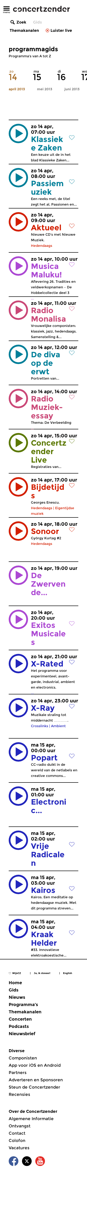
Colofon (17, 1140)
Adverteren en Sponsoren (36, 1079)
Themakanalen (24, 30)
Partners (18, 1072)
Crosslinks (39, 726)
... (48, 630)
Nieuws (17, 997)
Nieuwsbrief (22, 1033)
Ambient (58, 726)
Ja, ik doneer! (42, 973)
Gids (37, 22)
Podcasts (19, 1026)
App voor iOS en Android (35, 1065)
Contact (17, 1133)
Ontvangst (19, 1126)
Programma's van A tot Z (30, 56)
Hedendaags (41, 245)
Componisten (23, 1058)
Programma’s (23, 1004)
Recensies (19, 1094)
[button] (18, 133)
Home (15, 982)
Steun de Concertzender (34, 1087)
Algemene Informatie (31, 1118)
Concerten (20, 1019)
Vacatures (19, 1147)
